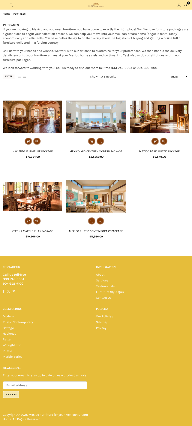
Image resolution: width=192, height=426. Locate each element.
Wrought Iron (12, 345)
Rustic (7, 351)
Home (6, 13)
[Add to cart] (28, 141)
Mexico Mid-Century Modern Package (96, 151)
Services (102, 280)
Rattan (7, 339)
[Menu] (4, 5)
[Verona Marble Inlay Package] (32, 196)
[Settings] (179, 4)
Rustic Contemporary (18, 322)
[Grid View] (19, 76)
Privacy (101, 328)
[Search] (11, 5)
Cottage (8, 328)
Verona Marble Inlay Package (32, 231)
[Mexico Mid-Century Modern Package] (96, 116)
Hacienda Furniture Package (33, 151)
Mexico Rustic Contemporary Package (96, 231)
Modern (8, 316)
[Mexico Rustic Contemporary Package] (96, 196)
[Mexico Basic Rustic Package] (159, 116)
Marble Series (12, 356)
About (100, 274)
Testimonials (105, 286)
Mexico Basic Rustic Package (159, 151)
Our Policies (104, 316)
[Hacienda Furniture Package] (32, 116)
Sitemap (102, 322)
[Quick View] (37, 141)
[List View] (24, 76)
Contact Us (104, 297)
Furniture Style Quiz (110, 292)
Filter (9, 76)
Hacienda (9, 333)
